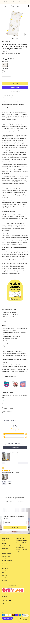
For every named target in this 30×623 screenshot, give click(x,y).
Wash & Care (4, 577)
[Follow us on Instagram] (6, 600)
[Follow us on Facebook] (3, 600)
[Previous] (2, 38)
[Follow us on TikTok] (3, 603)
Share (3, 404)
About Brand (4, 543)
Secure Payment (8, 411)
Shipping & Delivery (6, 553)
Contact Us (4, 565)
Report (10, 483)
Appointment (5, 548)
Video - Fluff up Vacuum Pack (7, 571)
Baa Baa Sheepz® (6, 41)
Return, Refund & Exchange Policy (6, 557)
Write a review (15, 447)
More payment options (15, 91)
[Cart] (27, 6)
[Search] (5, 6)
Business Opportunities (7, 560)
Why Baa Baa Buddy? (6, 545)
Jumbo (4, 64)
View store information (8, 97)
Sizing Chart (4, 551)
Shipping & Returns (8, 408)
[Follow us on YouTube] (10, 600)
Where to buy (5, 568)
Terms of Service (5, 580)
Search (3, 540)
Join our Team (5, 563)
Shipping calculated (11, 53)
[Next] (27, 38)
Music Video (4, 575)
